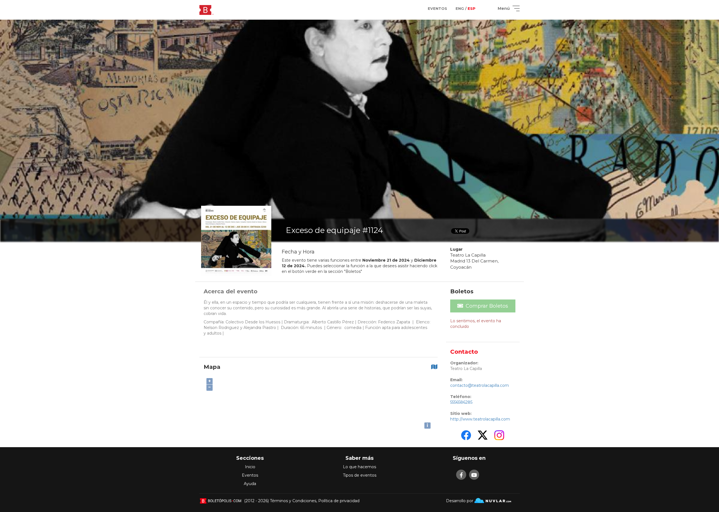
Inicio (250, 466)
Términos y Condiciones (293, 500)
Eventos (250, 475)
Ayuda (250, 483)
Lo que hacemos (359, 466)
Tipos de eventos (359, 475)
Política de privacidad (339, 500)
